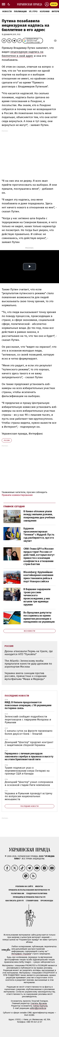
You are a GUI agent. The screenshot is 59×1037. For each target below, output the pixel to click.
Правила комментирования (17, 495)
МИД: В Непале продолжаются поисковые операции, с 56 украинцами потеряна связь (28, 705)
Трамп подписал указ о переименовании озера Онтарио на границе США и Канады (27, 770)
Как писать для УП (14, 901)
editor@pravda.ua (38, 1008)
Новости (7, 11)
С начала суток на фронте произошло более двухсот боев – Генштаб (28, 732)
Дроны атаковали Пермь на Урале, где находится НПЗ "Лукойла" (29, 653)
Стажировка (32, 901)
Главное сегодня (14, 506)
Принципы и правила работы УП (29, 897)
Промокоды (47, 901)
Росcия (7, 440)
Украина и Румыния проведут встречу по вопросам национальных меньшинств (28, 796)
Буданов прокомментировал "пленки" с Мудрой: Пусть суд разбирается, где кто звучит (38, 534)
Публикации (20, 11)
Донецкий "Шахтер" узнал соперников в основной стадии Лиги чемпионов (29, 783)
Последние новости (17, 695)
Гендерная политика (36, 893)
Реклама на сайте (24, 886)
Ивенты (39, 886)
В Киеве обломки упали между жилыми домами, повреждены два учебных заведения (39, 516)
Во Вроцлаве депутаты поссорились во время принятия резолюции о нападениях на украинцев (39, 617)
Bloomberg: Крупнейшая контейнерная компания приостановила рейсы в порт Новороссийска (38, 577)
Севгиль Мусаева (39, 1003)
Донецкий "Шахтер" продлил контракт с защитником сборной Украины (29, 744)
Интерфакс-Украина (21, 954)
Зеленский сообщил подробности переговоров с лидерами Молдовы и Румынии (28, 719)
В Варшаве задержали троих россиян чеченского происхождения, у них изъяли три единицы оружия (36, 597)
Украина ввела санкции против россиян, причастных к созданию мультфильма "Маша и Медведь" (26, 676)
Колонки (44, 11)
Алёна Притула (40, 1006)
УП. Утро (33, 11)
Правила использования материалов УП (29, 890)
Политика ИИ (17, 893)
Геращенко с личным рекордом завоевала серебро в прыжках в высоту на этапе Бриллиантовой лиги (29, 756)
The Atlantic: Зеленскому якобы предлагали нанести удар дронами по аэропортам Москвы (28, 663)
